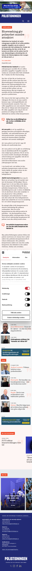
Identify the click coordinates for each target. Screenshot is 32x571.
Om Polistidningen (11, 515)
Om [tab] (26, 257)
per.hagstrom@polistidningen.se (10, 531)
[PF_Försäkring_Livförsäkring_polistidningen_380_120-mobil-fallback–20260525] (16, 6)
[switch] (27, 293)
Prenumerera (19, 515)
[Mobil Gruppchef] (16, 352)
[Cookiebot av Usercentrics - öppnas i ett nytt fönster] (22, 252)
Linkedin (20, 566)
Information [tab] (16, 257)
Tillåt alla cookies (16, 312)
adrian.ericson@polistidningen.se (10, 538)
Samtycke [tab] (6, 257)
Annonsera (25, 515)
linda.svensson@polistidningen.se (10, 523)
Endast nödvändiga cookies (16, 317)
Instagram (14, 566)
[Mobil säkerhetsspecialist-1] (16, 421)
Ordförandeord (7, 27)
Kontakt (4, 515)
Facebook (17, 566)
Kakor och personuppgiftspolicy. (10, 549)
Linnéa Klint (7, 60)
